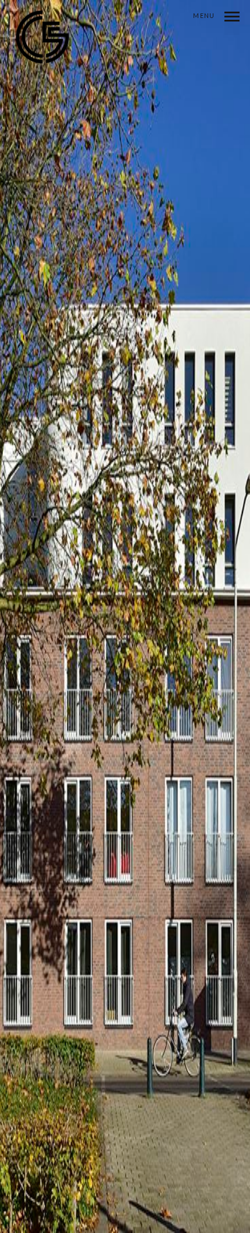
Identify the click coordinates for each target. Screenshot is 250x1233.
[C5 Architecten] (42, 42)
